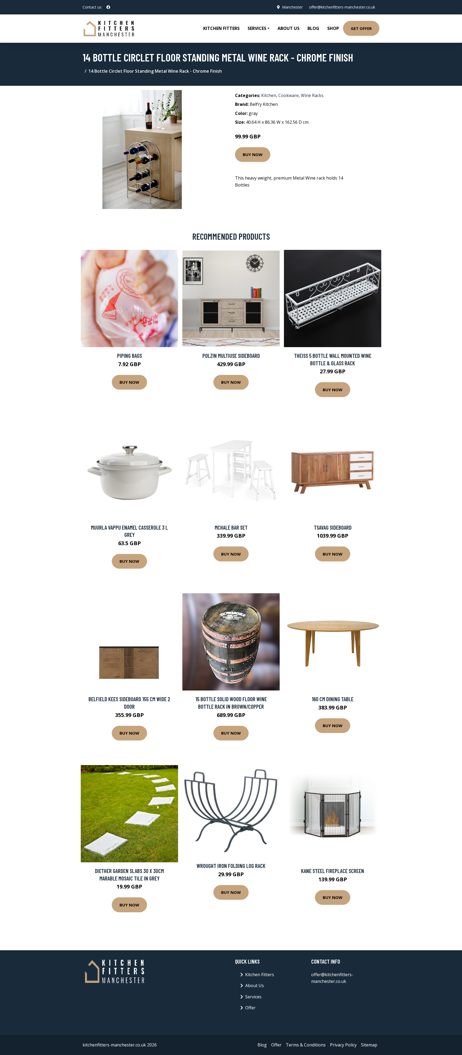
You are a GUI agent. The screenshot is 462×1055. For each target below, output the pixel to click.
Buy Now (253, 154)
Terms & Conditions (306, 1045)
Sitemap (369, 1045)
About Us (288, 28)
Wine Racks (312, 95)
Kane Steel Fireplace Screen (332, 870)
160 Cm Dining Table (332, 699)
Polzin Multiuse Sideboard (231, 355)
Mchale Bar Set (231, 527)
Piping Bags (129, 355)
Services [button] (257, 28)
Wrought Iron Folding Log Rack (231, 865)
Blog (313, 28)
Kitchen (268, 95)
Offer (250, 1008)
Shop (333, 28)
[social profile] (108, 7)
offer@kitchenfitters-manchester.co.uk (342, 7)
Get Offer (361, 28)
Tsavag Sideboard (333, 527)
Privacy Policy (343, 1045)
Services (253, 997)
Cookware (288, 95)
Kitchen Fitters (221, 28)
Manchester (292, 7)
